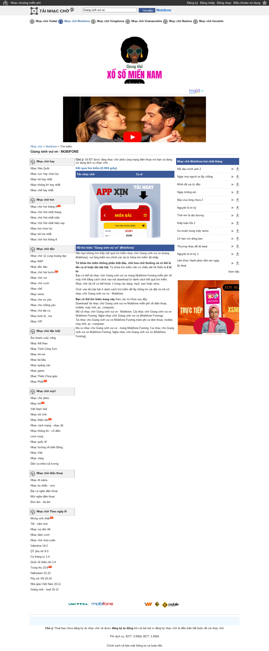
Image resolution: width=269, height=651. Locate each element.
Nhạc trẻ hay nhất (41, 179)
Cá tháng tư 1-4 (40, 556)
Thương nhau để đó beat (192, 246)
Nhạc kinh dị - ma (41, 316)
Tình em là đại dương (190, 215)
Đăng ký (192, 2)
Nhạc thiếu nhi (39, 420)
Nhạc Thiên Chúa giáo (43, 376)
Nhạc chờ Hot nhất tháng (45, 212)
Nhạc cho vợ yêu (40, 299)
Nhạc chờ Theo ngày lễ (52, 511)
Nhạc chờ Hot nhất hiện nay (47, 223)
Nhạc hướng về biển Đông (46, 447)
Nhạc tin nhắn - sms (42, 485)
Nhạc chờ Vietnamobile (146, 21)
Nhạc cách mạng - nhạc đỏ (46, 425)
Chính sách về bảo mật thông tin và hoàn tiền (134, 645)
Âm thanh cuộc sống (43, 337)
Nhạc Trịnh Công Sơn (43, 348)
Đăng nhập (207, 2)
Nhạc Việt (36, 452)
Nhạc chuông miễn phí (26, 2)
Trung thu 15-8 (39, 567)
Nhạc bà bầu (38, 359)
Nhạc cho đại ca (40, 310)
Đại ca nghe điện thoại (44, 491)
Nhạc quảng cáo (40, 365)
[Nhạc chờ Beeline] (157, 604)
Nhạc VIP (36, 321)
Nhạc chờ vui (38, 277)
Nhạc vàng (37, 458)
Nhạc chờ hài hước (42, 272)
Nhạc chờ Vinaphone (110, 21)
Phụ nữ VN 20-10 (41, 578)
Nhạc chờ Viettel (46, 21)
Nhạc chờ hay (45, 161)
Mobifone (51, 146)
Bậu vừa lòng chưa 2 (190, 200)
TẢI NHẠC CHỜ (54, 11)
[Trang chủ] (5, 3)
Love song (36, 436)
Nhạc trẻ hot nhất (40, 234)
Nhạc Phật (36, 381)
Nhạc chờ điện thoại (50, 473)
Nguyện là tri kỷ (186, 207)
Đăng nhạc (224, 2)
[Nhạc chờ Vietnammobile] (148, 604)
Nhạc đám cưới (40, 534)
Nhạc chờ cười (39, 283)
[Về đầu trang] (265, 647)
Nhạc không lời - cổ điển (45, 430)
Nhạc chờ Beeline (180, 21)
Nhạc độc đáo (38, 266)
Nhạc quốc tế (38, 441)
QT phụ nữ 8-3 (39, 551)
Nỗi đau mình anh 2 (189, 169)
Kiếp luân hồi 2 (186, 223)
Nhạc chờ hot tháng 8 (43, 239)
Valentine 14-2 (39, 545)
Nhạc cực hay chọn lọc (44, 173)
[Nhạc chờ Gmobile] (170, 605)
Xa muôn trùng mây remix (193, 230)
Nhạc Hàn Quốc (40, 168)
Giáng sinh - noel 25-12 (44, 589)
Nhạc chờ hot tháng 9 (43, 206)
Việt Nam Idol (38, 409)
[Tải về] (237, 169)
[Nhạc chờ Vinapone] (129, 605)
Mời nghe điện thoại (42, 496)
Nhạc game (37, 370)
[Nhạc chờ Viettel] (78, 604)
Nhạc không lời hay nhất (45, 184)
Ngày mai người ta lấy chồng (195, 176)
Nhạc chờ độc (46, 249)
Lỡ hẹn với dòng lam (190, 238)
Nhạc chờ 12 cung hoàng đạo (48, 255)
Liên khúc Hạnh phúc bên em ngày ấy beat (198, 263)
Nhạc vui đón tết (40, 529)
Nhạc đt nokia (38, 480)
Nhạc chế (36, 288)
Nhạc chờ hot (45, 199)
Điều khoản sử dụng (246, 2)
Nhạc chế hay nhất (41, 190)
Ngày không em (186, 192)
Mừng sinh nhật (40, 518)
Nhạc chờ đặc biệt (48, 331)
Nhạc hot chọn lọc (41, 228)
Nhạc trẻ (35, 403)
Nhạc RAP (36, 261)
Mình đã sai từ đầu (188, 184)
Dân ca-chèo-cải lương (44, 463)
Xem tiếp (233, 271)
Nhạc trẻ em (37, 354)
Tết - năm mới (39, 523)
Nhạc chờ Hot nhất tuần (45, 217)
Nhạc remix (37, 294)
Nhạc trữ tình (38, 414)
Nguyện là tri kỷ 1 (188, 254)
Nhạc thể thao (38, 343)
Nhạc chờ (36, 146)
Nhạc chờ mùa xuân (42, 540)
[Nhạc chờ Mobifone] (102, 604)
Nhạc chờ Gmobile (211, 21)
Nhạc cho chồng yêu (42, 305)
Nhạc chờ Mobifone (77, 21)
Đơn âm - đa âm (40, 502)
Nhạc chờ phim (39, 398)
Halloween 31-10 (40, 573)
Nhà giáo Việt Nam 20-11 (45, 584)
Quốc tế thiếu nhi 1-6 (43, 562)
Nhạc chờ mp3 (46, 391)
